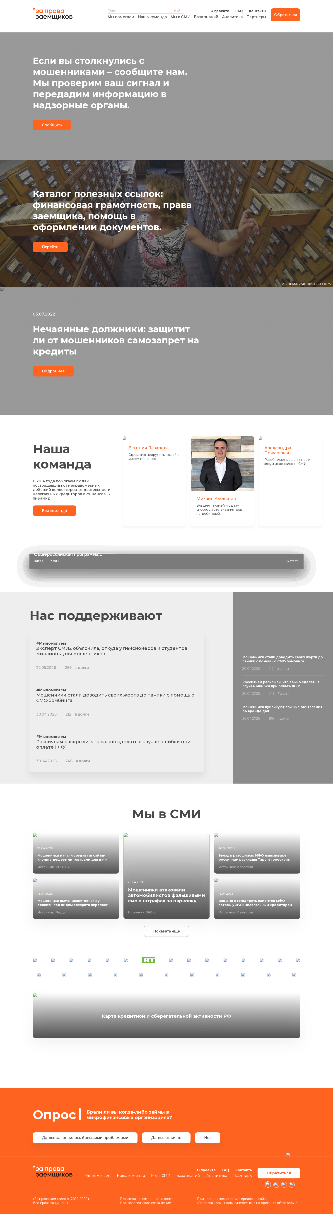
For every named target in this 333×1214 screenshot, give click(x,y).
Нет (207, 1138)
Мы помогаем (121, 17)
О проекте (219, 11)
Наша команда (152, 17)
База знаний (206, 17)
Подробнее (53, 371)
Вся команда (54, 511)
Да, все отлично (166, 1138)
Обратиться (285, 15)
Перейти (50, 247)
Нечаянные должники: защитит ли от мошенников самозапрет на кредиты (116, 340)
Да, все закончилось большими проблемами (85, 1138)
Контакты (257, 11)
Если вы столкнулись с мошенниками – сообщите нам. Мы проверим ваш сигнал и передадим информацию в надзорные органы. (110, 83)
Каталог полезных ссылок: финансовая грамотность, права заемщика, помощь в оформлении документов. (112, 210)
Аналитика (232, 17)
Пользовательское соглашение (145, 1203)
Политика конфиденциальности (146, 1199)
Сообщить (52, 125)
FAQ (239, 11)
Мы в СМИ (180, 17)
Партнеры (256, 17)
